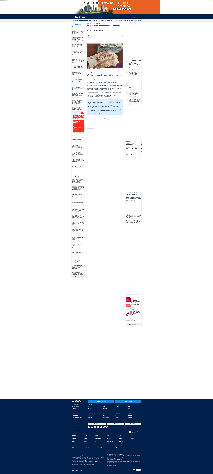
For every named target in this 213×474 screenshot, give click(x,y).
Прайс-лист (74, 408)
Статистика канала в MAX (77, 419)
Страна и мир (130, 411)
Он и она (117, 408)
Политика (117, 411)
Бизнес (89, 408)
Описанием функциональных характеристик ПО (114, 459)
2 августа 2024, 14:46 (90, 32)
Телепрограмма (104, 14)
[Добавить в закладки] (88, 36)
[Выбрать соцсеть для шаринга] (122, 36)
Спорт (129, 408)
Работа (116, 415)
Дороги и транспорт (92, 413)
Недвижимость (81, 14)
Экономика (130, 415)
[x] (104, 427)
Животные (90, 417)
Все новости (74, 14)
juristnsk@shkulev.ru (97, 461)
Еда (89, 415)
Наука (104, 415)
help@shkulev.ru (79, 462)
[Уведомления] (137, 17)
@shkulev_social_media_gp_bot (118, 454)
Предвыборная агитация (77, 417)
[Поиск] (135, 17)
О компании (74, 410)
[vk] (92, 427)
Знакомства (93, 14)
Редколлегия (125, 14)
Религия (116, 419)
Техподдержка (75, 415)
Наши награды (75, 411)
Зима (104, 406)
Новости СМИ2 (90, 128)
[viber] (98, 427)
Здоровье (90, 419)
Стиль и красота (131, 410)
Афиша (109, 14)
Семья (129, 406)
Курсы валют (119, 14)
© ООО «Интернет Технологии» (77, 470)
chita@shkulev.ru (84, 460)
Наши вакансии (75, 413)
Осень (116, 410)
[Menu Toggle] (72, 17)
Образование (105, 419)
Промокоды (87, 14)
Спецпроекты (130, 417)
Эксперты (131, 14)
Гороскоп (114, 14)
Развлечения (117, 417)
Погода (98, 14)
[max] (101, 427)
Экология (130, 413)
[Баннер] (83, 20)
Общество (117, 406)
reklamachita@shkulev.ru (126, 453)
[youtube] (106, 427)
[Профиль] (140, 17)
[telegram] (89, 427)
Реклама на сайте (75, 406)
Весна (89, 410)
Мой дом (104, 413)
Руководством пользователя (111, 458)
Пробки (140, 14)
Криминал (105, 408)
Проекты (136, 14)
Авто (89, 406)
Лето (104, 411)
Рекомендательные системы (111, 465)
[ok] (95, 427)
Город (89, 411)
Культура (104, 410)
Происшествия (118, 413)
